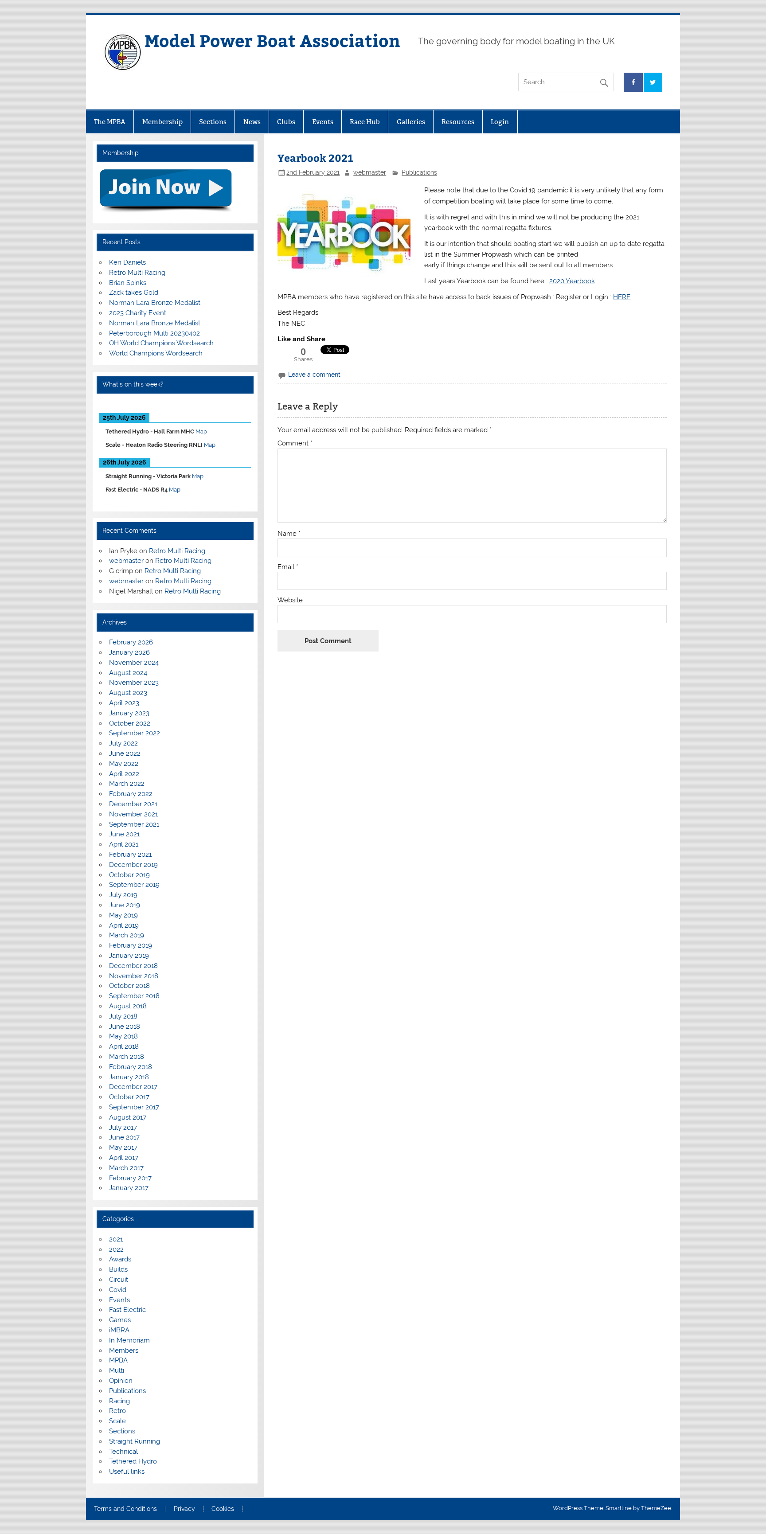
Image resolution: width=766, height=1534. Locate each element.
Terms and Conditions (125, 1509)
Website (290, 600)
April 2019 (124, 925)
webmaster (369, 172)
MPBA (118, 1360)
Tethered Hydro (133, 1461)
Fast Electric (127, 1310)
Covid (117, 1290)
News (252, 121)
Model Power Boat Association (272, 40)
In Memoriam (129, 1340)
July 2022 (123, 743)
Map (201, 431)
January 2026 (129, 652)
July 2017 (123, 1128)
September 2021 (134, 824)
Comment (295, 443)
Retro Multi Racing (137, 273)
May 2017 (123, 1147)
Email (287, 567)
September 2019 (134, 885)
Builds (118, 1269)
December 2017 (133, 1087)
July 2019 (123, 895)
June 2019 (124, 905)
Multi (116, 1370)
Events (322, 121)
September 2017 (134, 1107)
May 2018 (123, 1036)
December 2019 (133, 865)
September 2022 (134, 733)
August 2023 (128, 693)
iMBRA (119, 1330)
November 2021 (133, 814)
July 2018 (123, 1016)
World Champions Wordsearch (156, 353)
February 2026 (131, 642)
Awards (120, 1259)
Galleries (411, 121)
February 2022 (130, 794)
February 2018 (130, 1067)
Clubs (286, 121)
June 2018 (124, 1026)
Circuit (118, 1280)
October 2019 (129, 875)
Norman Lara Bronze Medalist (154, 303)
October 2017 (129, 1097)
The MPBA (109, 121)
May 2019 (123, 915)
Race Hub (365, 121)
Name (289, 534)
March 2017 (126, 1168)
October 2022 (129, 723)
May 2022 (123, 764)
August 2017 (127, 1117)
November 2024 (134, 663)
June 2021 (124, 834)
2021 (116, 1239)
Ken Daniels (127, 262)
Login (500, 121)
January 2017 (129, 1188)
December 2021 (133, 804)
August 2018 (128, 1006)
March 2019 (126, 935)
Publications (419, 172)
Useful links (127, 1471)
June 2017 (124, 1137)
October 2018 (129, 986)
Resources (458, 121)
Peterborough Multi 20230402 (154, 333)
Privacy (184, 1509)
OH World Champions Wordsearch (161, 343)
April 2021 (123, 844)
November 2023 (134, 683)
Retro (117, 1411)
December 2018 (133, 966)
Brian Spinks (127, 283)
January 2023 (129, 713)
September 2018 (134, 996)
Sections (213, 121)
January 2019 (129, 956)
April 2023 (124, 703)
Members (123, 1350)
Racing (119, 1401)
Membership (162, 121)
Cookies (222, 1509)
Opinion (121, 1381)
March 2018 (126, 1057)
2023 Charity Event (137, 313)
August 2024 (128, 673)
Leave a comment (314, 374)
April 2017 (123, 1158)
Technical (123, 1452)
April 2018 (124, 1046)
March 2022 (127, 784)
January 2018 (129, 1077)
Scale (117, 1421)
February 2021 (130, 855)
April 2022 (124, 774)
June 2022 (125, 753)
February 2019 (130, 945)
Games (120, 1320)
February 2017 (130, 1178)
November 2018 (133, 976)
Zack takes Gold (133, 293)
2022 (116, 1249)
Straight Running (134, 1441)
